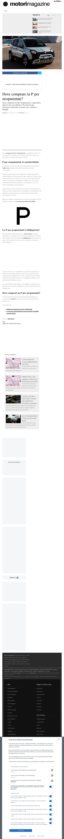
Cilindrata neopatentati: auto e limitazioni (19, 309)
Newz (38, 725)
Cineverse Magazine (12, 691)
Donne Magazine (11, 694)
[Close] (59, 739)
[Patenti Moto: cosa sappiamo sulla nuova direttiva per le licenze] (14, 381)
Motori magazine (17, 673)
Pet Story (9, 712)
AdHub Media (33, 673)
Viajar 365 (39, 700)
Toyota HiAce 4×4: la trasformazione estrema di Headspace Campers (45, 19)
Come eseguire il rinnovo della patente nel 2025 (29, 361)
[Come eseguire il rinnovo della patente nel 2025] (14, 363)
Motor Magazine (11, 703)
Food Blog (9, 697)
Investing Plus (40, 722)
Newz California (41, 731)
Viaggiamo (10, 731)
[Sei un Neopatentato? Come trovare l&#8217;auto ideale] (14, 419)
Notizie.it (9, 706)
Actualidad (39, 688)
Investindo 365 (40, 694)
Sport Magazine (11, 719)
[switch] (51, 770)
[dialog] (32, 788)
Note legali (20, 671)
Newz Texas (40, 734)
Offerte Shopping (11, 709)
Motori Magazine (9, 655)
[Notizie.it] (57, 1)
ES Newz (39, 703)
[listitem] (32, 766)
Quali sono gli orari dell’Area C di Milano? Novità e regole (44, 27)
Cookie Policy (7, 671)
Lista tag (47, 671)
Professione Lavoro (12, 716)
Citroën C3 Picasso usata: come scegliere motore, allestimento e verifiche (44, 32)
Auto (3, 321)
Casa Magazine (11, 688)
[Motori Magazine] (26, 4)
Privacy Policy (40, 836)
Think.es (39, 697)
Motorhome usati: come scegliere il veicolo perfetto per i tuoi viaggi (45, 23)
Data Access (32, 836)
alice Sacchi (11, 318)
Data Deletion (23, 836)
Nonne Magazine (11, 734)
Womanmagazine (41, 719)
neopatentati (12, 323)
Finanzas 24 (40, 691)
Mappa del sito (41, 671)
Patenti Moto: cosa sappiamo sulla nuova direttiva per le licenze (30, 379)
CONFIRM (21, 830)
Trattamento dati (28, 671)
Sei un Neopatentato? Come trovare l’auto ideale (29, 418)
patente (18, 323)
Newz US (39, 728)
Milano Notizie (11, 700)
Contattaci (54, 669)
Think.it (9, 725)
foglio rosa (5, 323)
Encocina (39, 709)
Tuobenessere (11, 728)
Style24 (9, 722)
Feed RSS (35, 671)
